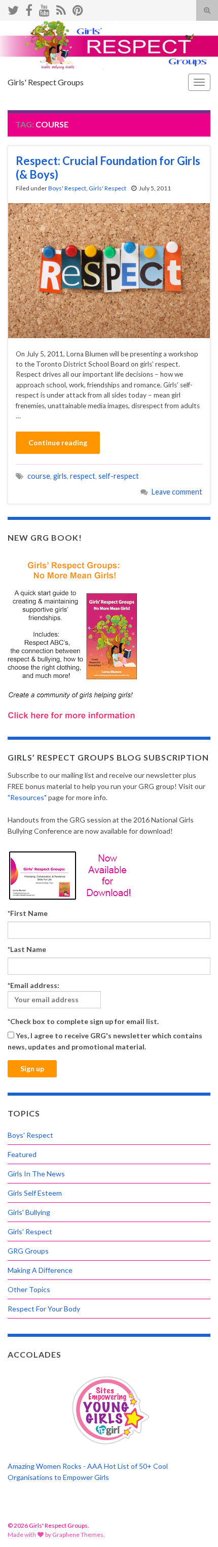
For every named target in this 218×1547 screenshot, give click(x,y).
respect (82, 476)
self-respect (118, 476)
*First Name (28, 913)
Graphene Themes (77, 1534)
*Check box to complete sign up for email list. (83, 1021)
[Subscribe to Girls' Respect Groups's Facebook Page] (28, 8)
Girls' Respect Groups (46, 82)
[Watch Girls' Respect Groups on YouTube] (44, 8)
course (38, 476)
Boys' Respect (67, 188)
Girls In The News (36, 1173)
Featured (22, 1154)
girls (60, 476)
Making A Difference (40, 1270)
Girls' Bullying (29, 1212)
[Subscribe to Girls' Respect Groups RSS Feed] (61, 8)
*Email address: (33, 985)
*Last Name (27, 949)
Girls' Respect (107, 188)
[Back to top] (195, 1524)
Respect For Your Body (44, 1308)
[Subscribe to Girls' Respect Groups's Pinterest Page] (77, 8)
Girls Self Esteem (35, 1193)
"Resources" (27, 797)
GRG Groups (28, 1250)
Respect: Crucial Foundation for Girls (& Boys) (108, 167)
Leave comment (177, 491)
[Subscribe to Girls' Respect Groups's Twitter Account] (13, 8)
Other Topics (29, 1289)
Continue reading (57, 442)
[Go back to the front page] (109, 45)
